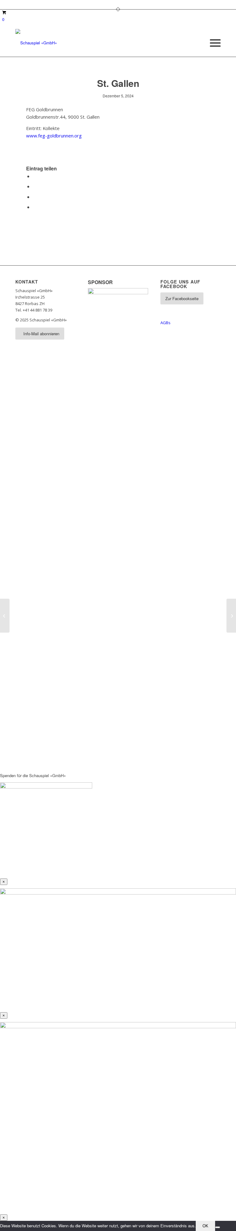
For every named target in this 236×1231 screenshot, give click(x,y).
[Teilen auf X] (35, 186)
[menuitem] (212, 43)
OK (205, 1226)
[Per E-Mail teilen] (35, 207)
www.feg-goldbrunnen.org (54, 135)
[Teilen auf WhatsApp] (35, 197)
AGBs (165, 322)
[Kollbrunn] (5, 616)
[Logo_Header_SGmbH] (36, 43)
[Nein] (217, 1227)
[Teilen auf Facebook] (35, 176)
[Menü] (212, 43)
